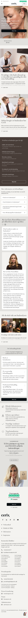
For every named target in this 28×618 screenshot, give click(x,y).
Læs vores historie (14, 460)
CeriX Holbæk (4, 561)
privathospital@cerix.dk (10, 581)
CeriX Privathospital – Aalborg (7, 587)
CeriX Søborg (17, 558)
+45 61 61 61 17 (6, 1)
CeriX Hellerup (4, 558)
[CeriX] (14, 4)
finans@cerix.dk (7, 599)
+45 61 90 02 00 (8, 579)
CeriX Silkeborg (18, 564)
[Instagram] (14, 519)
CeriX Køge (3, 560)
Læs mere (5, 87)
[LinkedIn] (6, 519)
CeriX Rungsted (18, 556)
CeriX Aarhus (17, 561)
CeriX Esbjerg (17, 563)
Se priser (14, 35)
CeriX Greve (4, 564)
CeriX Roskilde (4, 566)
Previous (3, 224)
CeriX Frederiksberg (5, 556)
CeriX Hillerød (4, 563)
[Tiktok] (10, 519)
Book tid (14, 30)
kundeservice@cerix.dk (10, 552)
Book (24, 3)
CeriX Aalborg (18, 560)
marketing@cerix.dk (8, 593)
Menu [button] (2, 4)
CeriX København (5, 555)
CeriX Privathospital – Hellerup (7, 586)
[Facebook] (2, 519)
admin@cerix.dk (7, 604)
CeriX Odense (18, 566)
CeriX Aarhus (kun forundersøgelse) (9, 584)
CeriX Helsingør (18, 555)
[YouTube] (17, 519)
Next (5, 224)
